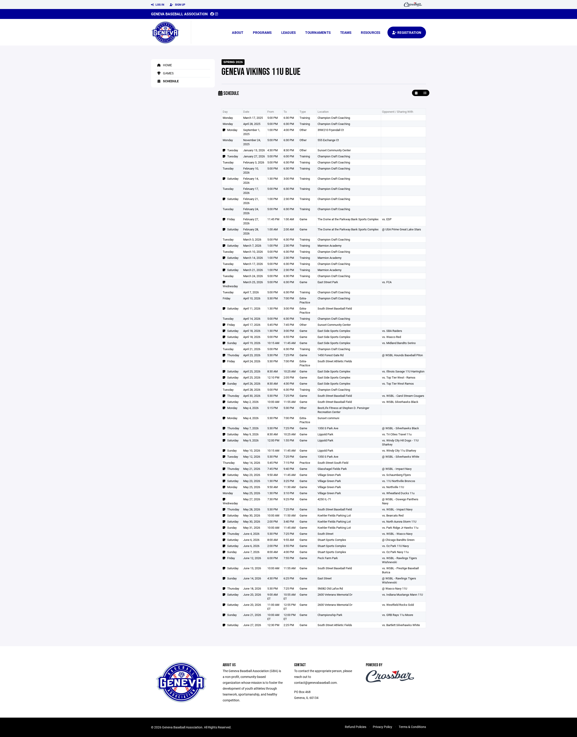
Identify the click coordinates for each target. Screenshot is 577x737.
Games (168, 73)
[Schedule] (425, 93)
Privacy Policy (382, 727)
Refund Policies (355, 727)
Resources (370, 32)
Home (167, 65)
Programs (262, 32)
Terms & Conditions (412, 727)
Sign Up (179, 4)
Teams (345, 32)
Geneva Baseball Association (179, 13)
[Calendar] (416, 93)
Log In (159, 4)
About (237, 32)
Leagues (288, 32)
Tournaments (318, 32)
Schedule (170, 81)
